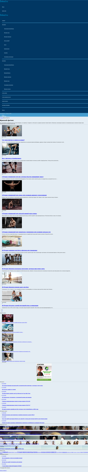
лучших (19, 452)
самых (72, 452)
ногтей (57, 452)
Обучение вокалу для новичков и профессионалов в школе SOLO (14, 322)
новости (53, 452)
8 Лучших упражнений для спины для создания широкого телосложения (24, 195)
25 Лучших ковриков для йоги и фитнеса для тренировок (19, 250)
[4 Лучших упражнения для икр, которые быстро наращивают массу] (12, 172)
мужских (39, 452)
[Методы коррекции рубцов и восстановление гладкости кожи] (7, 360)
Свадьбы (6, 52)
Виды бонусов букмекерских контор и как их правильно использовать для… (16, 351)
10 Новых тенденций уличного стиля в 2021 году (12, 448)
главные (5, 452)
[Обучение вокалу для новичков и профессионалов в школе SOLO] (7, 321)
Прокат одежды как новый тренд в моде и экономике (13, 429)
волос (1, 452)
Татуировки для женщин (8, 56)
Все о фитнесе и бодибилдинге (11, 158)
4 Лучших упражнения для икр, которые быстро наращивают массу (22, 176)
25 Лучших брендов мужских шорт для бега (15, 287)
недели (48, 452)
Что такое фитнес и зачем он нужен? (13, 140)
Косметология (6, 48)
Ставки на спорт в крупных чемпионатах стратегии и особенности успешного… (17, 341)
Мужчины (4, 60)
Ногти (5, 44)
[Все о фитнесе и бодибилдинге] (10, 154)
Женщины (4, 24)
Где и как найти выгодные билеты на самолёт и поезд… (12, 332)
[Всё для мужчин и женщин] (4, 2)
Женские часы (7, 32)
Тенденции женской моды (9, 28)
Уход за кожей (6, 40)
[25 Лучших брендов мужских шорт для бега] (12, 283)
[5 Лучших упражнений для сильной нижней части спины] (12, 209)
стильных (78, 452)
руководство (69, 452)
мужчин (43, 452)
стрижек (81, 452)
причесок (64, 452)
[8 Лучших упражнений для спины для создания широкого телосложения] (12, 191)
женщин (9, 452)
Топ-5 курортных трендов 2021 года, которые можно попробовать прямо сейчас (19, 443)
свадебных (75, 452)
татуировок (85, 452)
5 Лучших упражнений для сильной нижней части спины (19, 213)
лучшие (15, 452)
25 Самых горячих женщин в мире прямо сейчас (12, 439)
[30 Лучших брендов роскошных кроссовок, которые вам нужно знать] (12, 264)
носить (60, 452)
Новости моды (5, 101)
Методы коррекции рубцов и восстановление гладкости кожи (13, 361)
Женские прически (7, 36)
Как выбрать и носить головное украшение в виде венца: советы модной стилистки (20, 434)
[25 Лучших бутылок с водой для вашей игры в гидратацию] (12, 301)
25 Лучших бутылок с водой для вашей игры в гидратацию (20, 305)
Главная (1, 117)
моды (36, 452)
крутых (13, 452)
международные (28, 452)
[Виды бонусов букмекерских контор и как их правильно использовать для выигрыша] (7, 350)
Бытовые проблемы (6, 105)
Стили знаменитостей (6, 97)
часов (1, 453)
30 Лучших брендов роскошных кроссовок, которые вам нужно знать (23, 268)
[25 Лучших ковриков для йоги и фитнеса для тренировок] (12, 246)
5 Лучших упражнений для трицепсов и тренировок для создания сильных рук (26, 232)
